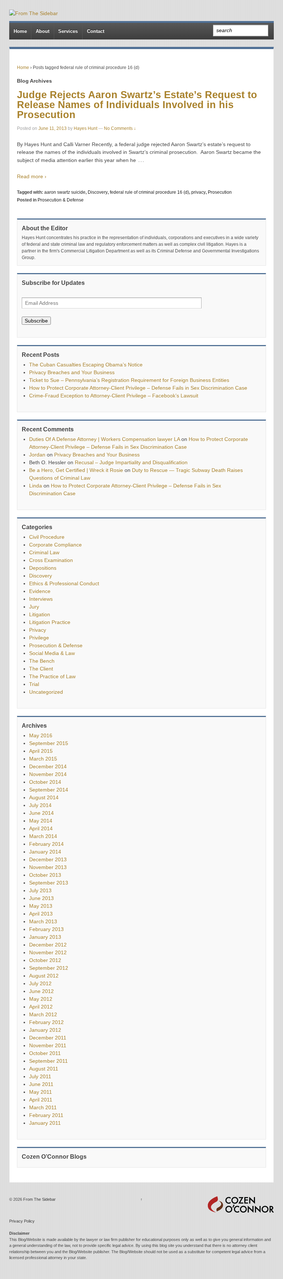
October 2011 (45, 1053)
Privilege (39, 638)
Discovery (98, 192)
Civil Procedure (46, 537)
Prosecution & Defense (61, 200)
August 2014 (44, 797)
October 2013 (45, 875)
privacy (198, 192)
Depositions (42, 568)
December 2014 (48, 766)
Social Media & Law (52, 653)
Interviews (41, 599)
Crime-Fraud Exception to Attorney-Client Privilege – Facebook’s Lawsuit (113, 396)
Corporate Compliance (55, 545)
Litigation (39, 614)
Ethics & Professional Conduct (64, 583)
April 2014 (41, 828)
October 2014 (45, 782)
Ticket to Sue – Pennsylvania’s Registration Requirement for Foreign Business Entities (129, 380)
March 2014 (43, 836)
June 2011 (41, 1084)
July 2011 (40, 1076)
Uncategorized (46, 692)
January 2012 (45, 1030)
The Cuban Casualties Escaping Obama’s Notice (86, 365)
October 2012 (45, 960)
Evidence (39, 591)
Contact (95, 31)
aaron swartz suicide (64, 192)
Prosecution (220, 192)
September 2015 (48, 743)
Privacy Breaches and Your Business (72, 372)
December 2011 (47, 1038)
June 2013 (41, 898)
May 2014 (40, 821)
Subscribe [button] (36, 321)
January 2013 (45, 937)
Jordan (37, 455)
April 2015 (41, 751)
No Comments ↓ (120, 128)
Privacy (37, 630)
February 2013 (46, 929)
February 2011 (46, 1115)
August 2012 (44, 976)
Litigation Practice (49, 622)
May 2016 (40, 735)
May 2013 (40, 906)
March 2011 (43, 1107)
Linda (35, 486)
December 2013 (48, 859)
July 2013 (40, 890)
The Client (41, 669)
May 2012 (40, 999)
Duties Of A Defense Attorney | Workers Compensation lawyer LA (104, 439)
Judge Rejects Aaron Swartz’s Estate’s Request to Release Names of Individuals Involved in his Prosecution (137, 104)
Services (68, 31)
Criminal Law (44, 552)
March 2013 (43, 921)
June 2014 (41, 813)
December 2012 (48, 945)
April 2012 (41, 1007)
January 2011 (45, 1123)
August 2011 (43, 1069)
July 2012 (40, 983)
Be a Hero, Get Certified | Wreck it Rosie (76, 470)
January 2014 (45, 852)
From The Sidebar (39, 1199)
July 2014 (40, 805)
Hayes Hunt (85, 128)
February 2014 (46, 844)
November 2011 (47, 1045)
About (42, 31)
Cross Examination (51, 560)
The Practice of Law (52, 676)
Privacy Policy (22, 1221)
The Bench (42, 661)
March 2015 (43, 759)
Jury (34, 607)
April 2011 (40, 1100)
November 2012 (48, 952)
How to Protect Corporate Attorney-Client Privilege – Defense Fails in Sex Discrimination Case (138, 388)
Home (20, 31)
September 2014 (48, 790)
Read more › (31, 176)
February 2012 (46, 1022)
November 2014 (48, 774)
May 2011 (40, 1092)
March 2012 (43, 1014)
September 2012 (48, 968)
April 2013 (41, 914)
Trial (34, 684)
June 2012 (41, 991)
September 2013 (48, 883)
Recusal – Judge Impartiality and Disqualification (131, 462)
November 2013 (48, 867)
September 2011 (48, 1061)
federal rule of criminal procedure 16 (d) (149, 192)
